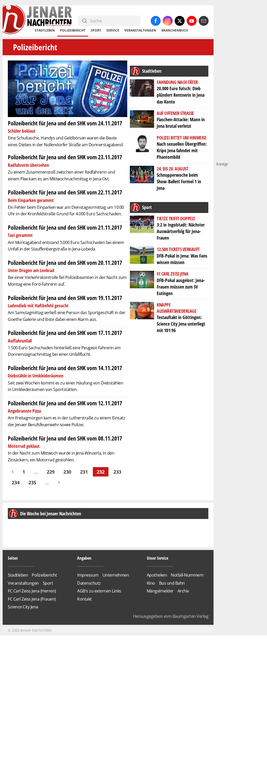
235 (32, 482)
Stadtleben (18, 575)
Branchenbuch (174, 30)
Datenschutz (89, 583)
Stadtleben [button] (45, 30)
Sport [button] (96, 30)
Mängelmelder (160, 591)
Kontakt (84, 599)
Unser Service (157, 558)
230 (67, 472)
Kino (151, 583)
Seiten (13, 558)
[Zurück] (12, 471)
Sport (48, 583)
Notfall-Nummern (187, 575)
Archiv (183, 591)
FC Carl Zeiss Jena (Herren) (32, 591)
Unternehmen (115, 575)
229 (50, 472)
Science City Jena (23, 607)
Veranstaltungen (140, 30)
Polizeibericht (73, 30)
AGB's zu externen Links (99, 591)
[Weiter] (59, 482)
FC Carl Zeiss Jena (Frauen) (32, 599)
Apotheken (157, 575)
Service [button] (112, 30)
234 (16, 482)
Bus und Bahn (172, 583)
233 (117, 472)
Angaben (84, 558)
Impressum (88, 575)
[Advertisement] (237, 81)
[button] (16, 530)
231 (84, 472)
